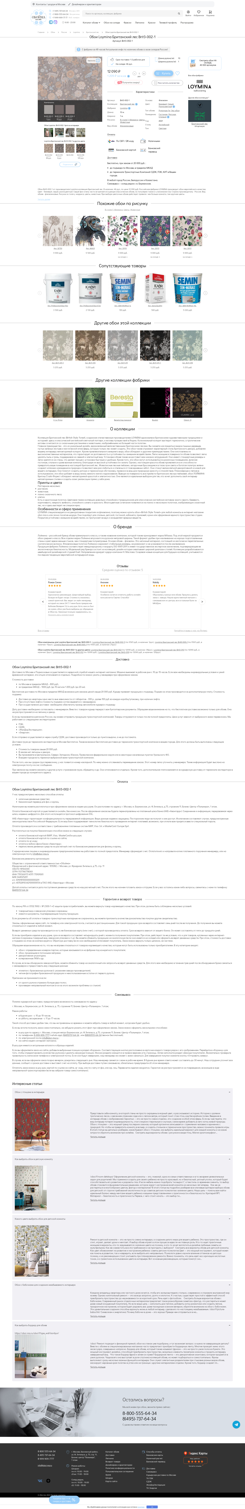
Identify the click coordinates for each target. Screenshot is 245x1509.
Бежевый (163, 104)
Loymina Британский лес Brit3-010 (169, 649)
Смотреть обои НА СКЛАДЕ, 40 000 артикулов (207, 62)
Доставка (110, 1455)
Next (205, 236)
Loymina (123, 108)
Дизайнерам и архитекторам (119, 1464)
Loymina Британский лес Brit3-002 (106, 649)
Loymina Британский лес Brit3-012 (68, 652)
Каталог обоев (90, 22)
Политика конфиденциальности (120, 1468)
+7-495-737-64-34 (60, 11)
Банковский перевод (155, 1461)
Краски (151, 22)
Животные (125, 122)
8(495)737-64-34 (20, 890)
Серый (171, 104)
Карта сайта (111, 1481)
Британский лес (127, 104)
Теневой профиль (168, 22)
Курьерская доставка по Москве (161, 1475)
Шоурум (109, 1478)
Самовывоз (151, 1471)
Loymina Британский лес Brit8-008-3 (70, 644)
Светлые (162, 128)
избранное (178, 73)
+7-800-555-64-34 (60, 14)
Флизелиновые (126, 125)
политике (141, 1507)
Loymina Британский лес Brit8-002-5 (108, 642)
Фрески (127, 22)
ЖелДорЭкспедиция (155, 1484)
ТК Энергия (151, 1488)
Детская (172, 114)
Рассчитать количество (169, 82)
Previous (40, 236)
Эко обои (175, 110)
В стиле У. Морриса (129, 119)
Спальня (162, 116)
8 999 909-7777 (46, 1458)
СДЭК (149, 1481)
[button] (70, 164)
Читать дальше (97, 1136)
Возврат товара (113, 1461)
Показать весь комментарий (61, 615)
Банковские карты (154, 1455)
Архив (108, 1474)
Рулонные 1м (164, 110)
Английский (164, 124)
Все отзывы (43, 630)
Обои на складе (112, 22)
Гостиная (163, 114)
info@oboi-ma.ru (41, 853)
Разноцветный (165, 106)
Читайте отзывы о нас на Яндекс (190, 630)
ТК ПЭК (149, 1478)
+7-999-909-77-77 (59, 17)
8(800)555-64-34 (93, 1035)
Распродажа (187, 22)
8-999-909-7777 (41, 1035)
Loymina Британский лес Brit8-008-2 (171, 642)
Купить (166, 73)
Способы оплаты (154, 1451)
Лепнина (139, 22)
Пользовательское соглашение (119, 1471)
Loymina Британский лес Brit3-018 (113, 652)
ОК (152, 1507)
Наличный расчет (154, 1458)
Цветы (142, 119)
